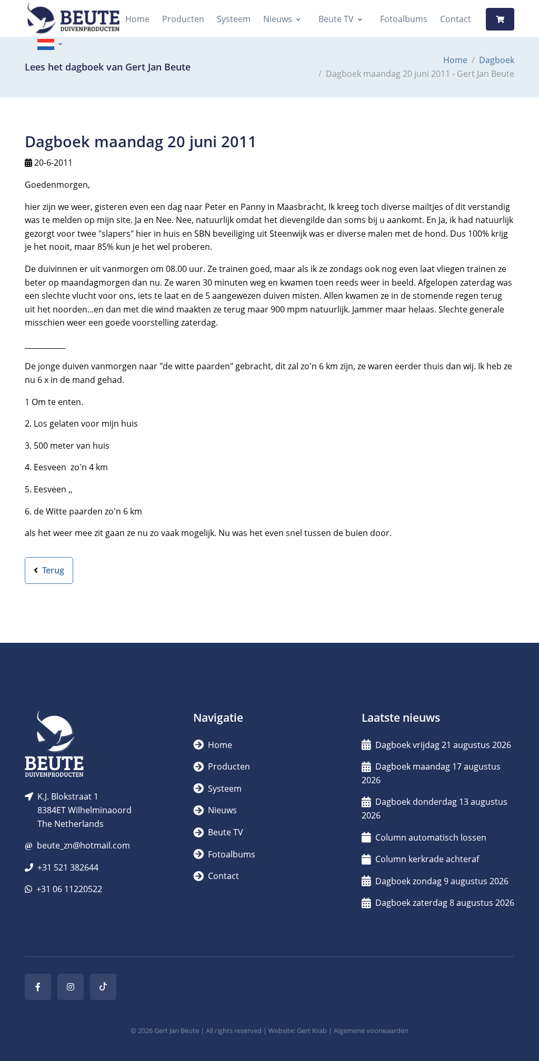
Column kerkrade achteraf (427, 859)
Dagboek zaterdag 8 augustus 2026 (444, 902)
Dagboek (496, 60)
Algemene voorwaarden (371, 1030)
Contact (455, 19)
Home (137, 19)
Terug (52, 570)
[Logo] (73, 19)
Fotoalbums (403, 19)
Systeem (234, 19)
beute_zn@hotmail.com (83, 845)
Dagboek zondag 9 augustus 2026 (441, 881)
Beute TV (336, 19)
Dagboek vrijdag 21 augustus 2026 (443, 745)
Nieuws (277, 19)
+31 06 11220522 (69, 889)
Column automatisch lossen (430, 837)
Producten (183, 19)
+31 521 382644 (67, 867)
